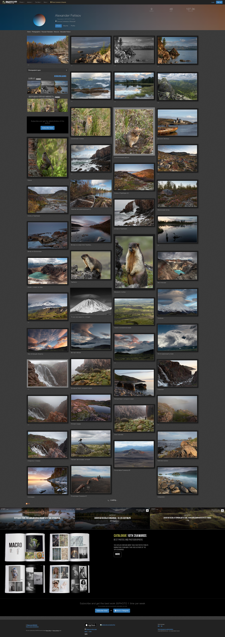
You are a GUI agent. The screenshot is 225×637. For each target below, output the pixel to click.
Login (212, 2)
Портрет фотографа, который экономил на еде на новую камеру (81, 459)
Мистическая (162, 282)
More (117, 554)
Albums (65, 26)
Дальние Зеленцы (163, 138)
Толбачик (160, 318)
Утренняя (161, 389)
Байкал (32, 79)
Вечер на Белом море (34, 251)
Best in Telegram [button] (122, 611)
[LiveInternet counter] (30, 628)
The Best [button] (37, 2)
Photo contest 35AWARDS (32, 626)
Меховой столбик (120, 292)
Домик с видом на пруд (35, 287)
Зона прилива (118, 434)
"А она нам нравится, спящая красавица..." (81, 317)
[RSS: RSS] (26, 503)
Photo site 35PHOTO (32, 625)
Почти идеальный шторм (165, 354)
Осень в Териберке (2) (121, 193)
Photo (58, 26)
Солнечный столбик (77, 138)
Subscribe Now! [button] (47, 128)
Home (29, 31)
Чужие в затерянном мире (122, 327)
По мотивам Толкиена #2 (122, 470)
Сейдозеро (161, 497)
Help (90, 631)
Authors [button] (29, 2)
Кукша (30, 180)
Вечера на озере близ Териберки (81, 245)
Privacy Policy (48, 630)
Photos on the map (91, 629)
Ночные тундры (76, 424)
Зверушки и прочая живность (41, 97)
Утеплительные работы (121, 157)
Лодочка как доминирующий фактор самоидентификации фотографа (81, 209)
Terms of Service (56, 630)
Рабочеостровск (163, 460)
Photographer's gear (34, 70)
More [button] (45, 2)
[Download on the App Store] (92, 624)
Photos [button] (22, 2)
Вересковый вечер (164, 210)
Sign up (219, 2)
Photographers (36, 31)
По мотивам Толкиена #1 (79, 496)
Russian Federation (63, 21)
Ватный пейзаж (76, 352)
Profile (73, 26)
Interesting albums (60, 76)
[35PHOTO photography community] (9, 2)
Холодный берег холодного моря (81, 388)
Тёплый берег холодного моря (124, 399)
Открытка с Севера (34, 461)
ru (161, 626)
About (86, 631)
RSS (29, 503)
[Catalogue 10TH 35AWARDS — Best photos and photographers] (47, 562)
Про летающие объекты (35, 354)
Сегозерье (31, 497)
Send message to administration (165, 629)
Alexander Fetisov (65, 31)
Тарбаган (74, 282)
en (159, 626)
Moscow (72, 21)
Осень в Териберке (34, 216)
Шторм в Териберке (120, 228)
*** (28, 65)
